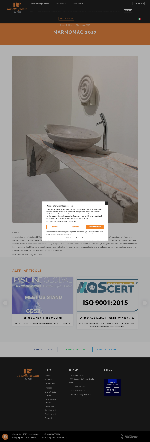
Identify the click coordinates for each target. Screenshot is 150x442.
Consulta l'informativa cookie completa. (61, 222)
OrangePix (81, 237)
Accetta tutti (95, 227)
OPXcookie (69, 237)
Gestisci (75, 227)
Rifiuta (55, 227)
